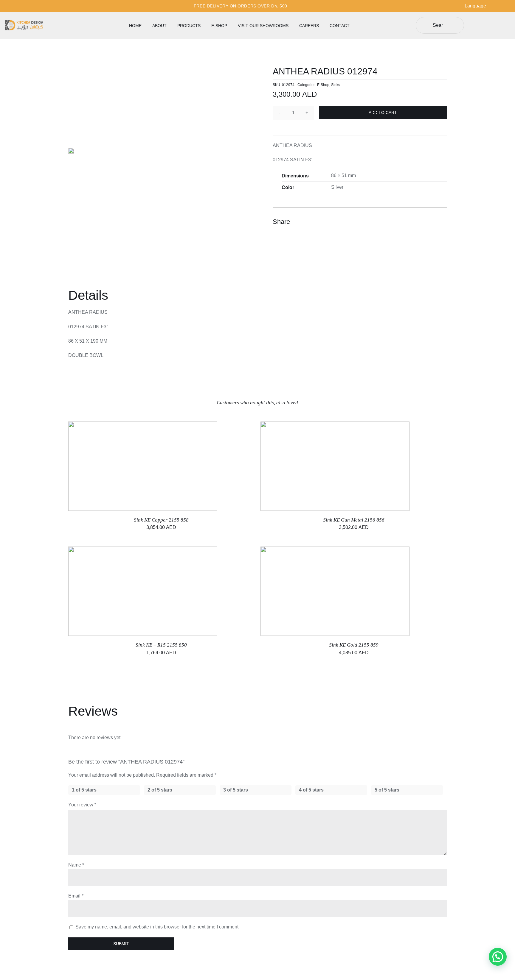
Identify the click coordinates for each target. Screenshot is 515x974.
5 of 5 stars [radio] (387, 789)
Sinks (335, 85)
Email (75, 895)
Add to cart (383, 112)
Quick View (162, 467)
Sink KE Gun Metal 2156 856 (353, 520)
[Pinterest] (430, 222)
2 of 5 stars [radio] (160, 789)
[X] (420, 222)
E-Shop (323, 85)
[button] (498, 957)
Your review (82, 804)
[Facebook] (409, 222)
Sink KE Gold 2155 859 (354, 645)
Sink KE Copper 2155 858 (161, 520)
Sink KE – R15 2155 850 (161, 645)
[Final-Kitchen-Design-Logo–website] (24, 22)
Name (76, 864)
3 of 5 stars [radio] (235, 789)
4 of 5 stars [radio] (311, 789)
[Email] (441, 222)
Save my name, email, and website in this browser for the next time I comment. (157, 926)
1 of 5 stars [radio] (84, 789)
